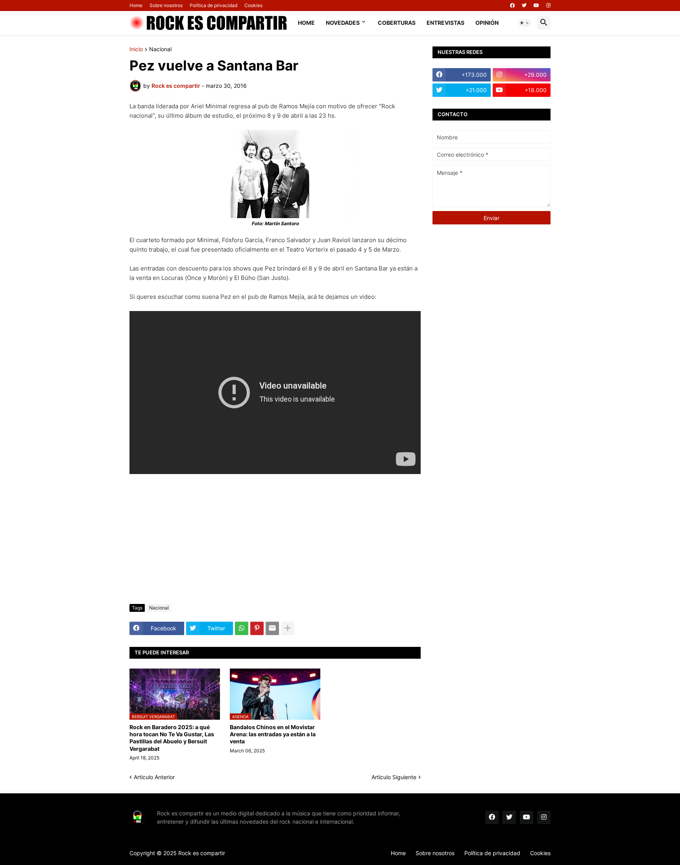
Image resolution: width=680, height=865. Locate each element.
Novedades (343, 22)
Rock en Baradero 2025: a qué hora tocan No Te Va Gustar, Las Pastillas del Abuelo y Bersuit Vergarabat (171, 738)
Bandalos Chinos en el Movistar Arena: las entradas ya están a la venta (273, 734)
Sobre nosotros (166, 5)
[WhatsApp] (241, 628)
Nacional (160, 49)
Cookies (253, 5)
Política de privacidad (213, 5)
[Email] (272, 628)
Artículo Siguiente (393, 777)
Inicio (136, 49)
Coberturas (397, 22)
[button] (524, 23)
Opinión (487, 22)
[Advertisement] (275, 539)
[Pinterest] (257, 628)
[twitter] (524, 5)
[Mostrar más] (287, 628)
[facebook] (512, 5)
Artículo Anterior (154, 777)
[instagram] (548, 5)
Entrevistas (445, 22)
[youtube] (536, 5)
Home (135, 5)
